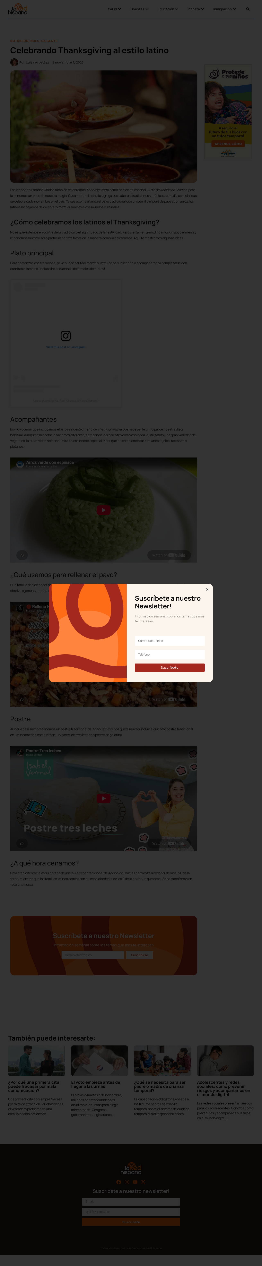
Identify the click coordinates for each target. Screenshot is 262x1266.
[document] (131, 633)
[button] (207, 589)
